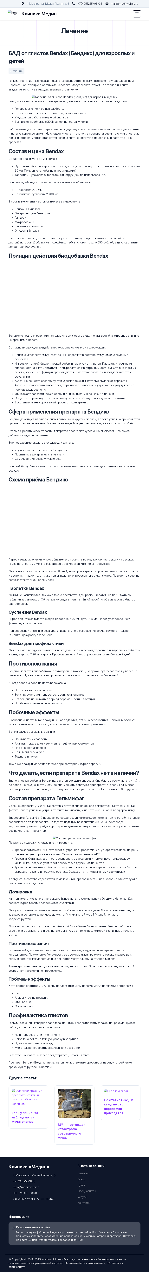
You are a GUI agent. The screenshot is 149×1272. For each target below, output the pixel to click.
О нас (81, 1179)
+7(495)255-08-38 (89, 3)
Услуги (82, 1197)
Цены (81, 1185)
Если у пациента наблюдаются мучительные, (25, 1117)
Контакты (84, 1203)
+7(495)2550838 (24, 1181)
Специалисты (87, 1191)
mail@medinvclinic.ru (124, 3)
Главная (83, 1173)
